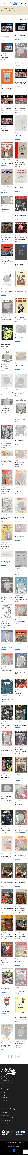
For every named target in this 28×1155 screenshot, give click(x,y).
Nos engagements (6, 1120)
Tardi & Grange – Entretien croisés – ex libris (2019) (6, 625)
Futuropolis (18, 59)
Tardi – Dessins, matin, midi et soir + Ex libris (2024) (20, 164)
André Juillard (4, 289)
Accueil (3, 10)
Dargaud (3, 86)
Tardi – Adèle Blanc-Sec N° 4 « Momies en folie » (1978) (21, 910)
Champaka (18, 288)
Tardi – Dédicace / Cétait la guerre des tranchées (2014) (6, 190)
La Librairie (4, 1112)
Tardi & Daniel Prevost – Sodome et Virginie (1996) (7, 163)
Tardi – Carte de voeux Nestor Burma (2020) (21, 442)
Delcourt (3, 342)
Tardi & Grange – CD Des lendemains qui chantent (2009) (21, 239)
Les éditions (4, 1097)
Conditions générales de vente (9, 1123)
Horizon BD (18, 160)
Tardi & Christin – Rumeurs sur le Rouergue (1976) (20, 778)
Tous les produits (5, 1103)
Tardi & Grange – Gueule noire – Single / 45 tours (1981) (7, 647)
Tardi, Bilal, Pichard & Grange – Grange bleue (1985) (20, 673)
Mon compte (4, 1092)
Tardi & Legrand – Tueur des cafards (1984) (20, 804)
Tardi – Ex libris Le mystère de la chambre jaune (20, 491)
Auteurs (3, 159)
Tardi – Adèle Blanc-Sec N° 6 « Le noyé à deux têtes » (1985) (7, 910)
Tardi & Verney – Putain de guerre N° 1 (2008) (21, 751)
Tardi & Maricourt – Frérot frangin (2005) (6, 1047)
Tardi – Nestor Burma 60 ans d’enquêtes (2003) (6, 209)
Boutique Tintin (5, 1095)
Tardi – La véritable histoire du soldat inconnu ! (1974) (20, 216)
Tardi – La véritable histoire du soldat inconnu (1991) (6, 751)
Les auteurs (4, 1100)
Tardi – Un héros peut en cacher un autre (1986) (6, 319)
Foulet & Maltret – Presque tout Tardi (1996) (20, 319)
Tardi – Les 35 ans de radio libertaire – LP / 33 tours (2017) (21, 621)
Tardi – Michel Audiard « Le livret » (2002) (21, 599)
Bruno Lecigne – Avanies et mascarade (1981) (20, 572)
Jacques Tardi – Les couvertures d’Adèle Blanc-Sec (21, 292)
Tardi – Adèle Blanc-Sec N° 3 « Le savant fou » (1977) (7, 936)
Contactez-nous (5, 1115)
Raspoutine (4, 487)
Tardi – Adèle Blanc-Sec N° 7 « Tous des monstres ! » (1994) (21, 884)
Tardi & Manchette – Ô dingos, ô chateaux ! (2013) (7, 599)
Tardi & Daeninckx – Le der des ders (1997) (6, 830)
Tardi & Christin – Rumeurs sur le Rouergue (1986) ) (6, 777)
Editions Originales (10, 159)
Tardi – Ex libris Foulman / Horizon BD (20, 518)
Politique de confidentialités (8, 1117)
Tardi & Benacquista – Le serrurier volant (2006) (21, 1019)
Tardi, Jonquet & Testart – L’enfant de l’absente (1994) (6, 990)
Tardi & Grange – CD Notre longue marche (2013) (7, 239)
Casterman (4, 33)
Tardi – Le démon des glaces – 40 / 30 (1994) (21, 830)
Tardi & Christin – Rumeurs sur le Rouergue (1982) (20, 63)
